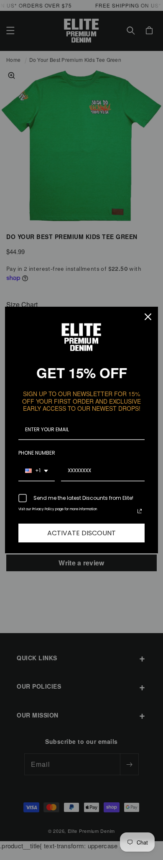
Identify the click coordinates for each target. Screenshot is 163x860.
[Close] (148, 317)
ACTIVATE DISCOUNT (81, 533)
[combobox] (36, 471)
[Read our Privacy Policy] (140, 511)
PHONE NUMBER (36, 452)
